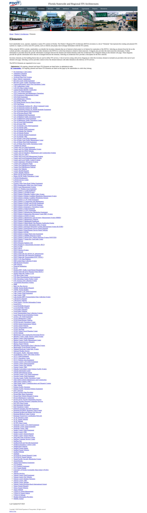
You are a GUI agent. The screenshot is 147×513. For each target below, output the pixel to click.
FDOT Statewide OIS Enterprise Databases (27, 255)
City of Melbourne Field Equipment (25, 118)
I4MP (15, 284)
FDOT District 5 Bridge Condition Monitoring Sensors (31, 198)
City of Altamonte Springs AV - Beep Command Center (31, 106)
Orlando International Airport (23, 372)
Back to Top (13, 511)
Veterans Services (19, 473)
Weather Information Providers (23, 497)
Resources (104, 9)
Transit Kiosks (18, 461)
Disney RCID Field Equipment (23, 174)
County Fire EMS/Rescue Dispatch (25, 165)
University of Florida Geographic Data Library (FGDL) (31, 470)
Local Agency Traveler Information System (27, 302)
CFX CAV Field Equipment (22, 91)
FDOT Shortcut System (21, 250)
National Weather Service (22, 351)
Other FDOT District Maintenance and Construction (30, 380)
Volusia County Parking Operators (24, 479)
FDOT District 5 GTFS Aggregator (25, 210)
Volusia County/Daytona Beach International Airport (30, 484)
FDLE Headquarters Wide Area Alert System (28, 185)
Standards (75, 9)
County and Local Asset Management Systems (28, 156)
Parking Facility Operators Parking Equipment (28, 389)
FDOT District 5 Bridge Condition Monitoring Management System (35, 196)
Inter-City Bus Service (21, 286)
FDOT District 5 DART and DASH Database (28, 205)
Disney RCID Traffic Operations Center (26, 176)
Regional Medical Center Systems (24, 414)
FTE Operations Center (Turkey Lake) (26, 279)
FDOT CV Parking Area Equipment (25, 189)
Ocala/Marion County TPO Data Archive (27, 354)
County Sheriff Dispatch (21, 171)
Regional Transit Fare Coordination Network (28, 416)
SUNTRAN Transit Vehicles (23, 457)
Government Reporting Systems (24, 282)
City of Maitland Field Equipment (24, 115)
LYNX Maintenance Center (22, 318)
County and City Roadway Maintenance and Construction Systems (35, 153)
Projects (94, 9)
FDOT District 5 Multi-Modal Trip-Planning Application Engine (34, 223)
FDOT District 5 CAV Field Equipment (26, 199)
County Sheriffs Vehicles (21, 172)
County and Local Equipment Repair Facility (28, 158)
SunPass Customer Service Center (24, 439)
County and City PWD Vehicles (24, 151)
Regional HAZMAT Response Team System (28, 410)
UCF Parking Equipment (21, 466)
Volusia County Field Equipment (24, 475)
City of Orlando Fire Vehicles (23, 131)
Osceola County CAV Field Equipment (26, 374)
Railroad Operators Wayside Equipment (26, 408)
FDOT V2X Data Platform (22, 259)
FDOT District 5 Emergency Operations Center (29, 207)
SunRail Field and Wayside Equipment (26, 443)
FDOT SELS (18, 248)
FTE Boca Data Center (21, 275)
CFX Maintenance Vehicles (22, 99)
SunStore (16, 453)
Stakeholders (31, 9)
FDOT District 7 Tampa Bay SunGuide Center (28, 239)
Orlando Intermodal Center (22, 371)
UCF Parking (18, 464)
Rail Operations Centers (21, 407)
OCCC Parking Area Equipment (24, 360)
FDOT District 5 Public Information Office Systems (30, 225)
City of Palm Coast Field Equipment (25, 138)
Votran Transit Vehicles (21, 488)
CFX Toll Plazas (19, 104)
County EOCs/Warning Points (23, 163)
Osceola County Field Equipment (24, 376)
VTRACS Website (19, 495)
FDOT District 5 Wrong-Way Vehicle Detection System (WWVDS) (35, 237)
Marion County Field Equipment (24, 338)
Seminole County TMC (21, 428)
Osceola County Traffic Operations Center (27, 378)
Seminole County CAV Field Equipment (26, 425)
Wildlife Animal (19, 498)
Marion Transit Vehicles (21, 344)
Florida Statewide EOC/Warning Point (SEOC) (28, 272)
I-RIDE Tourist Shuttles (21, 290)
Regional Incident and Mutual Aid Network (27, 412)
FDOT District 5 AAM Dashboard (24, 190)
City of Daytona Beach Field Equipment (26, 111)
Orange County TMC (20, 367)
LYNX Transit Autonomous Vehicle (25, 324)
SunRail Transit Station (21, 448)
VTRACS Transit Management (23, 491)
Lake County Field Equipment (23, 293)
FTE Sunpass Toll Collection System (25, 281)
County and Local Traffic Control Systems (27, 160)
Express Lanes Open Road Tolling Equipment (28, 183)
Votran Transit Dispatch (21, 486)
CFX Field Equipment (21, 97)
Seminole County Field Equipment (24, 426)
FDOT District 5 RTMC (21, 232)
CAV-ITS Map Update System (23, 88)
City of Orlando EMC (20, 127)
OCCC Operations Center (22, 358)
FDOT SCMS (18, 246)
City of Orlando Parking (21, 133)
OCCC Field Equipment (21, 356)
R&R (58, 9)
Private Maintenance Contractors (24, 398)
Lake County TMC (20, 295)
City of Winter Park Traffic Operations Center (28, 144)
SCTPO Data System (20, 423)
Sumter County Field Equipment (24, 430)
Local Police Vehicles (20, 311)
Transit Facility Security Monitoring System (27, 459)
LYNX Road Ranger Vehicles (23, 320)
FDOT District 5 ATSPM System (24, 192)
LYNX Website (18, 333)
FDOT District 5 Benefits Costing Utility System (29, 194)
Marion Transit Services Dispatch (24, 342)
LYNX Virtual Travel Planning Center (26, 331)
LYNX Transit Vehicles (21, 326)
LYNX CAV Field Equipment (23, 317)
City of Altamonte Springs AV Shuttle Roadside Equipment (32, 109)
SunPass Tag (18, 441)
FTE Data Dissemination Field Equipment (27, 277)
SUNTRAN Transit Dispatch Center (25, 455)
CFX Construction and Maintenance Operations (29, 93)
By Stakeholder (16, 68)
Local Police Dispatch (20, 309)
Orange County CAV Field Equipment (26, 362)
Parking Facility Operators (22, 387)
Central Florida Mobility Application (25, 90)
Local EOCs (17, 304)
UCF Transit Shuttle (20, 468)
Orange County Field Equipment (24, 363)
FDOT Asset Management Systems (25, 187)
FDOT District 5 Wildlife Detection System (27, 235)
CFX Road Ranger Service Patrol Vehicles (27, 102)
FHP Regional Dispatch (21, 263)
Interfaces (66, 9)
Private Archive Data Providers (23, 392)
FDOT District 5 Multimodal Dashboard (26, 221)
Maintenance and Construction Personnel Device (29, 335)
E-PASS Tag (18, 181)
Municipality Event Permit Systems (25, 347)
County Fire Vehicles (20, 169)
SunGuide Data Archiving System (24, 437)
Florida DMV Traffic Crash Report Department (28, 270)
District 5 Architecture (21, 34)
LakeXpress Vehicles (20, 300)
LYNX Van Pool (19, 329)
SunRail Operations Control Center (25, 444)
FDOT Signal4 (18, 252)
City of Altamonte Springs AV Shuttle (25, 108)
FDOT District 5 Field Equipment (24, 208)
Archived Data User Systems (23, 77)
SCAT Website (18, 421)
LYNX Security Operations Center (24, 322)
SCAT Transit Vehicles (21, 419)
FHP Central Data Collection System (25, 261)
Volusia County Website (21, 482)
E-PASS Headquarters (21, 178)
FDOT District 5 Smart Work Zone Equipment (28, 234)
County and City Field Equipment (24, 147)
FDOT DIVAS (18, 241)
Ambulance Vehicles (20, 75)
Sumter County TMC (20, 432)
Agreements (85, 9)
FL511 (16, 268)
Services (50, 9)
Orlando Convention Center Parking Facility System (30, 369)
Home (13, 9)
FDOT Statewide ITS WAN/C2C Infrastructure (29, 253)
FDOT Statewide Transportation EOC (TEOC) (28, 257)
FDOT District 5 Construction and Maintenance (29, 201)
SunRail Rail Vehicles (20, 446)
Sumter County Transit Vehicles (24, 435)
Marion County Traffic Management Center (27, 340)
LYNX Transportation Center (23, 327)
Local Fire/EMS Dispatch (22, 306)
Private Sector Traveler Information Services (27, 399)
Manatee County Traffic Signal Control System (28, 336)
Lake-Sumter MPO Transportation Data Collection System (32, 297)
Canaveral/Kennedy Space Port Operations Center (29, 84)
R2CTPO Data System (21, 403)
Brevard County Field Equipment (24, 81)
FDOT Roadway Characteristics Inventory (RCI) (29, 244)
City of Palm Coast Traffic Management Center (28, 140)
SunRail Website (19, 452)
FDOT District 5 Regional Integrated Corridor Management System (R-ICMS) (38, 226)
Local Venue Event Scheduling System (26, 315)
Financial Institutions (20, 266)
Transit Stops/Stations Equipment (24, 462)
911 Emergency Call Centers (23, 72)
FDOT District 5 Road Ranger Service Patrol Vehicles (31, 230)
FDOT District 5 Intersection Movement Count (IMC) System (33, 214)
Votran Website (18, 489)
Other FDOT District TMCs (22, 381)
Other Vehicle (18, 385)
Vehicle (16, 471)
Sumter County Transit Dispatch (24, 434)
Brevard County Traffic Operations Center (27, 82)
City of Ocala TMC (20, 124)
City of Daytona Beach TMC (23, 113)
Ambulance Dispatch (20, 73)
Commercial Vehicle (20, 145)
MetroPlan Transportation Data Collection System (29, 345)
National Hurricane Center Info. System (26, 349)
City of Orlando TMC (20, 136)
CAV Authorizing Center (21, 86)
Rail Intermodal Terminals (22, 405)
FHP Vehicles (18, 264)
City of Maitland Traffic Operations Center (27, 117)
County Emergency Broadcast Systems (26, 162)
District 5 (21, 9)
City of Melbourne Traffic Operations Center (28, 120)
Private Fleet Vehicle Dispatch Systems (26, 396)
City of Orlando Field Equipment (24, 129)
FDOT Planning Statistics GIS (23, 243)
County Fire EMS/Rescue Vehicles (25, 167)
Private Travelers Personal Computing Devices (28, 401)
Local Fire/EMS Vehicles (21, 308)
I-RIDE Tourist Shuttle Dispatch (24, 288)
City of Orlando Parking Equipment (25, 135)
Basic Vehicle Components (22, 79)
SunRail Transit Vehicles (21, 450)
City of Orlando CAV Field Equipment (26, 126)
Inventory (41, 9)
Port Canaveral (18, 390)
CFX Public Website (20, 100)
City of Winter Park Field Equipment (25, 142)
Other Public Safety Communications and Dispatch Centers (32, 383)
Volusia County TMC (20, 480)
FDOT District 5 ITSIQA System (24, 216)
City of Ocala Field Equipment (23, 122)
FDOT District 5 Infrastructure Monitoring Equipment (31, 212)
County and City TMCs (21, 154)
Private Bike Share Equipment (23, 394)
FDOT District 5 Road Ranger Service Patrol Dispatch (31, 228)
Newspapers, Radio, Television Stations (26, 353)
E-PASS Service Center (21, 180)
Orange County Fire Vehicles (23, 365)
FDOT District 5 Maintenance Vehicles (26, 219)
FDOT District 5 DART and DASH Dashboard (29, 203)
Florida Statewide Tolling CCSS (24, 273)
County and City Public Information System (27, 149)
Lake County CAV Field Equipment (25, 291)
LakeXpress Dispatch (20, 299)
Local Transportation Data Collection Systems (28, 313)
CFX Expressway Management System (26, 95)
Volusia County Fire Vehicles (23, 477)
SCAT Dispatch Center (21, 417)
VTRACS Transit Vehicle (22, 493)
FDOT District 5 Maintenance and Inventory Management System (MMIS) (37, 217)
